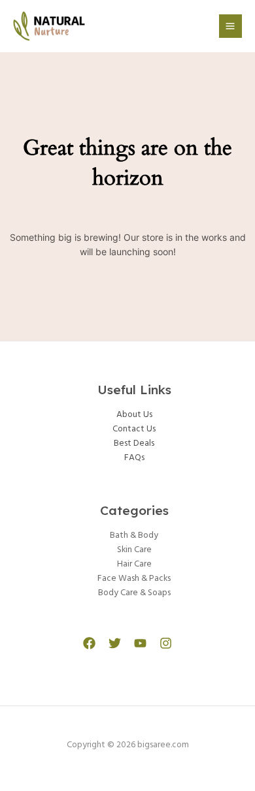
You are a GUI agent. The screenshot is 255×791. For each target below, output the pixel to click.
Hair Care (134, 564)
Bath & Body (134, 535)
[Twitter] (115, 643)
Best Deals (134, 443)
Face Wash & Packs (134, 578)
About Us (134, 415)
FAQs (134, 458)
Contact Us (134, 429)
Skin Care (134, 550)
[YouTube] (140, 643)
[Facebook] (89, 643)
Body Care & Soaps (134, 593)
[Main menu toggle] (230, 25)
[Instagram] (166, 643)
